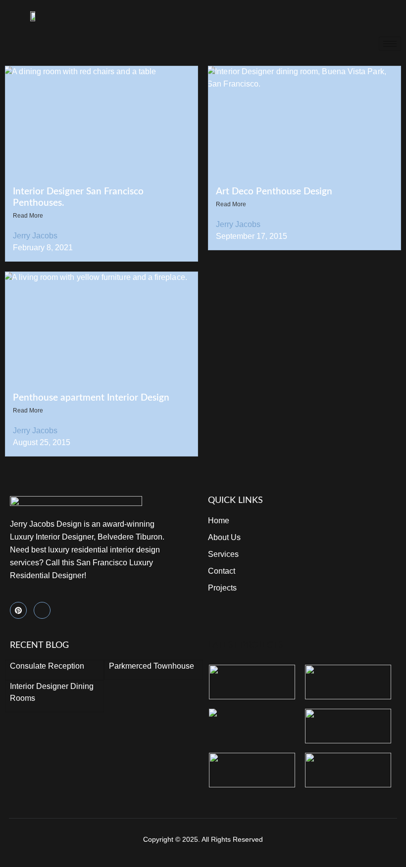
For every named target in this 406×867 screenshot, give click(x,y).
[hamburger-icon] (390, 44)
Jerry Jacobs (35, 235)
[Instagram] (42, 610)
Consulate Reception (47, 666)
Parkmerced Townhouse (151, 666)
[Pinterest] (18, 610)
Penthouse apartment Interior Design (91, 398)
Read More (28, 215)
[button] (367, 16)
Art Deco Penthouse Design (274, 191)
